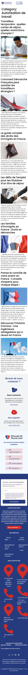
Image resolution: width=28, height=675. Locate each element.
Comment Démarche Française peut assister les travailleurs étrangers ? (14, 85)
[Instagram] (12, 654)
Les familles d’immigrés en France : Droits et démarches (11, 228)
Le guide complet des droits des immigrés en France (13, 136)
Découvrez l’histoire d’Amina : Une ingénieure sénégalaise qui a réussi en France (13, 329)
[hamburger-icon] (24, 3)
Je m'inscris (14, 502)
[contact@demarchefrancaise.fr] (1, 646)
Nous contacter (14, 395)
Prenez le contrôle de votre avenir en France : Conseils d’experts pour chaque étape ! (13, 279)
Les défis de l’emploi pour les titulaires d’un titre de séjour (13, 180)
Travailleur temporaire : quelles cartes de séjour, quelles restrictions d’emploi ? (13, 27)
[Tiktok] (9, 654)
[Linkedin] (18, 654)
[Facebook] (15, 654)
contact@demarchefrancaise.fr (10, 648)
